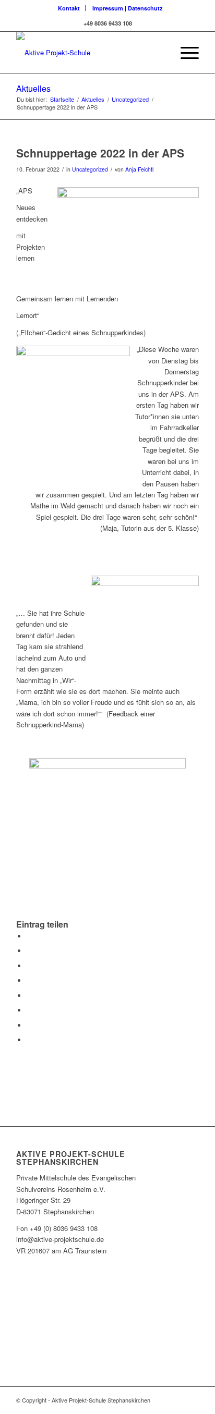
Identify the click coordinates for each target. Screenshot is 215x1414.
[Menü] (184, 53)
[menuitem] (69, 8)
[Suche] (160, 53)
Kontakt (69, 8)
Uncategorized (90, 169)
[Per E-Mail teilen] (29, 1040)
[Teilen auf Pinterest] (29, 966)
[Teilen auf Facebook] (29, 936)
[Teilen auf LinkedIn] (29, 980)
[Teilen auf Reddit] (29, 1025)
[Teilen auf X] (29, 951)
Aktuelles (33, 88)
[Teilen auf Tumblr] (29, 996)
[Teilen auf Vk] (29, 1010)
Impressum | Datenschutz (127, 8)
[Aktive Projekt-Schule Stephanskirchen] (89, 53)
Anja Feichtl (139, 169)
